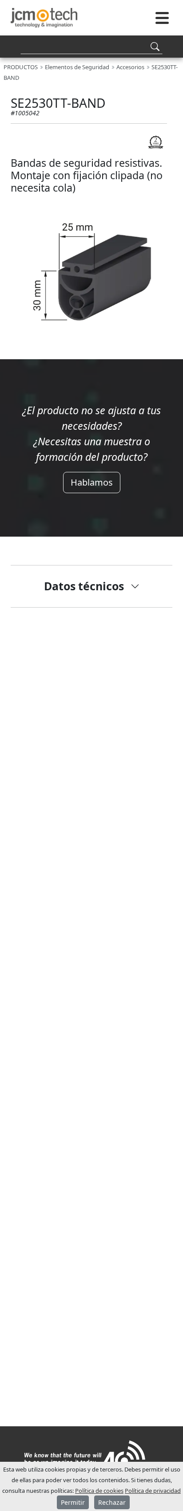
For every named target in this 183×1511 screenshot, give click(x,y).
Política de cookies (99, 1491)
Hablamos (92, 482)
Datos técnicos (84, 585)
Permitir (73, 1502)
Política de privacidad (153, 1491)
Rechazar (112, 1502)
